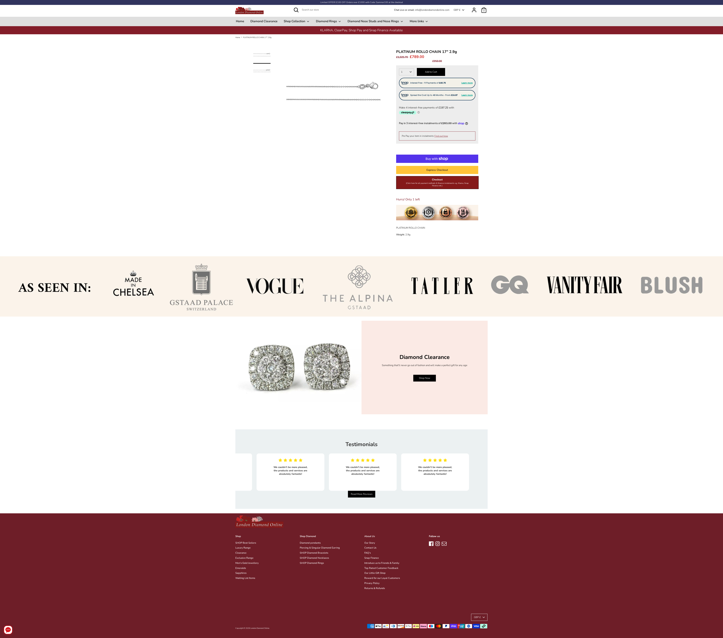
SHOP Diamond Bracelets (314, 553)
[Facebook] (431, 543)
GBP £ (457, 10)
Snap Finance (371, 558)
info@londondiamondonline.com (432, 10)
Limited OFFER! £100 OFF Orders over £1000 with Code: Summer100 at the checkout (361, 2)
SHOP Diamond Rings (312, 563)
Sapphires (240, 573)
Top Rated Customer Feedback (381, 568)
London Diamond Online (259, 628)
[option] (333, 94)
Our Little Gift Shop (375, 573)
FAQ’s (367, 553)
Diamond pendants (310, 543)
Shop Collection (295, 21)
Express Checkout (437, 170)
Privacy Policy (372, 583)
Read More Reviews (361, 494)
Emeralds (240, 568)
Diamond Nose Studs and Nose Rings (374, 21)
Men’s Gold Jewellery (247, 563)
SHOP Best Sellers (245, 543)
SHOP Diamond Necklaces (314, 558)
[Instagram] (437, 543)
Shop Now (424, 378)
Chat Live (399, 10)
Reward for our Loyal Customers (382, 578)
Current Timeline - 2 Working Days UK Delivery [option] (361, 30)
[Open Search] (296, 10)
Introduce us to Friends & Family (381, 563)
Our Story (369, 543)
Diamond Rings (327, 21)
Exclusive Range (244, 558)
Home (240, 21)
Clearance (240, 553)
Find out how (441, 135)
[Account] (474, 8)
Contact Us (370, 547)
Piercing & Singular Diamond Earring (320, 547)
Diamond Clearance (264, 21)
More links (417, 21)
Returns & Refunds (374, 588)
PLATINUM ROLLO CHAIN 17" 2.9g (257, 37)
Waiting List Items (245, 578)
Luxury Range (243, 547)
